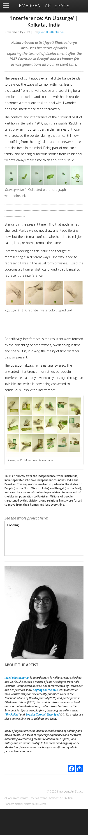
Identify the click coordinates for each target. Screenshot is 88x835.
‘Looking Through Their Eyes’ (42, 714)
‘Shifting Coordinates (45, 690)
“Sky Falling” (12, 714)
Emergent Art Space (44, 5)
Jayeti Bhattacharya (51, 32)
